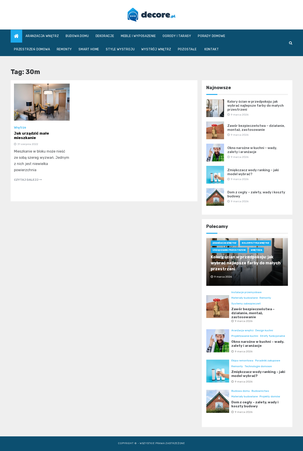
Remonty (64, 49)
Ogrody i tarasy (177, 36)
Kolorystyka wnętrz (255, 243)
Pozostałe (187, 49)
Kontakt (212, 49)
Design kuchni (264, 330)
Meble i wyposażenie (138, 36)
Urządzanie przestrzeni (229, 250)
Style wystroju (120, 49)
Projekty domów (270, 396)
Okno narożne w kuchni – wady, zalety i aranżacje (252, 150)
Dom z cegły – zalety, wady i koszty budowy (255, 404)
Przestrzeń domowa (32, 49)
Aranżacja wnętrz (42, 36)
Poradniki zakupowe (267, 360)
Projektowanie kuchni (244, 335)
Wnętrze (20, 127)
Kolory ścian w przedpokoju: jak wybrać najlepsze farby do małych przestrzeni (255, 106)
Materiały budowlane (244, 297)
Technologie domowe (258, 366)
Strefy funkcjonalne (272, 335)
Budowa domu (77, 36)
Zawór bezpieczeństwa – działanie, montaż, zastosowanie (256, 128)
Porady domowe (211, 36)
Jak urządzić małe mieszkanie (31, 135)
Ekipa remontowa (242, 360)
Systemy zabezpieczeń (246, 303)
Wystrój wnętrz (156, 49)
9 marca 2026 (243, 321)
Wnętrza (256, 250)
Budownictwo (260, 390)
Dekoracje (105, 36)
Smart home (89, 49)
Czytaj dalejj (26, 179)
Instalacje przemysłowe (246, 292)
